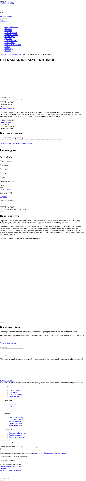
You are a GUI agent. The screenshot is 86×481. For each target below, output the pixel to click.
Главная (3, 55)
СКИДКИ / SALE (11, 27)
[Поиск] (1, 19)
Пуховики (8, 31)
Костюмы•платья (10, 41)
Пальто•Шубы (9, 37)
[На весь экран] (5, 478)
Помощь (7, 51)
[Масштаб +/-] (8, 478)
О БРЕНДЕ (8, 49)
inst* (6, 355)
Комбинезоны (9, 43)
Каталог (9, 55)
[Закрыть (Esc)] (1, 478)
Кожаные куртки (10, 33)
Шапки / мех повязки (12, 45)
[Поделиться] (3, 478)
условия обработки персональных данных (50, 453)
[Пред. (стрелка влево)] (1, 480)
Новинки (8, 29)
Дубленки (8, 39)
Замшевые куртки (11, 35)
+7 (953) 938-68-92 (7, 381)
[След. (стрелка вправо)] (3, 480)
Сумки (7, 47)
